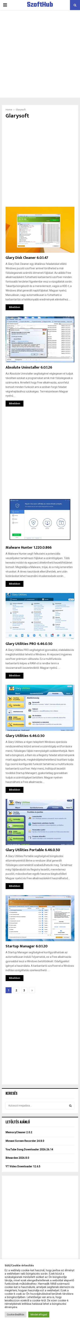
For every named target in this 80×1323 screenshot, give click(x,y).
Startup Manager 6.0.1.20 (26, 946)
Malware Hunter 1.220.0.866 (29, 547)
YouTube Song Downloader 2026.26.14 (29, 1149)
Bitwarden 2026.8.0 (17, 1157)
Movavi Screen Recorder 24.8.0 (25, 1140)
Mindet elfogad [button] (39, 1314)
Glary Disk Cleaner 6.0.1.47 (27, 258)
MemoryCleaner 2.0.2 (19, 1132)
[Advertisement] (40, 54)
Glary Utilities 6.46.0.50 (25, 736)
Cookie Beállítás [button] (15, 1314)
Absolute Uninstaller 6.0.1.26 (29, 367)
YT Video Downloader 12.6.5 (23, 1166)
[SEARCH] (70, 1105)
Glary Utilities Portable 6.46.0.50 (33, 850)
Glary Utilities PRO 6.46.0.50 (29, 644)
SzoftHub (40, 5)
